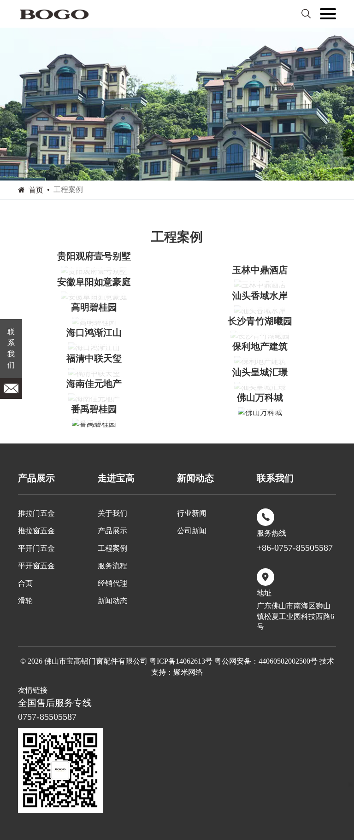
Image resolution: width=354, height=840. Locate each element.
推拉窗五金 (36, 531)
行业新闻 (191, 513)
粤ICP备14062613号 (180, 661)
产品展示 (112, 531)
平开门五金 (36, 548)
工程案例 (112, 548)
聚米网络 (188, 672)
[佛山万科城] (260, 412)
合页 (25, 583)
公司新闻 (191, 531)
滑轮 (25, 601)
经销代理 (112, 583)
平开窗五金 (36, 566)
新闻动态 (112, 601)
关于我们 (112, 513)
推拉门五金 (36, 513)
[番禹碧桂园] (94, 424)
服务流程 (112, 566)
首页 (36, 190)
